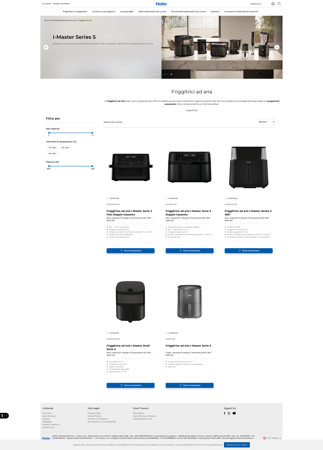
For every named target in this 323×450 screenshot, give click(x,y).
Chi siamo (46, 4)
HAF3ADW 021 (113, 204)
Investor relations (50, 424)
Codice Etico (48, 427)
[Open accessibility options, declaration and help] (2, 415)
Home (46, 20)
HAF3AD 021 (171, 204)
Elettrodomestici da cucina (152, 11)
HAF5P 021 (170, 339)
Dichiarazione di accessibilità (102, 422)
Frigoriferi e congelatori (75, 11)
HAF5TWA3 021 (113, 339)
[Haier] (161, 4)
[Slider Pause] (171, 74)
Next (276, 47)
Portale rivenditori (61, 4)
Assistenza (255, 4)
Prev (46, 47)
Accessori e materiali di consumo (241, 11)
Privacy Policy (94, 413)
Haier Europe (49, 416)
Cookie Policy (94, 416)
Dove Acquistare (132, 250)
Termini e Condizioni (98, 419)
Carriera (46, 419)
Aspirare (215, 11)
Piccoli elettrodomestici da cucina (188, 11)
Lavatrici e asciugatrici (103, 11)
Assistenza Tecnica (142, 419)
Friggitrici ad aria (85, 20)
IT (265, 3)
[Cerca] (279, 3)
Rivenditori (138, 413)
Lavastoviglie (126, 11)
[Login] (273, 3)
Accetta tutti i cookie (236, 445)
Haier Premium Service (144, 416)
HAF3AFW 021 (231, 204)
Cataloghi (47, 422)
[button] (6, 416)
